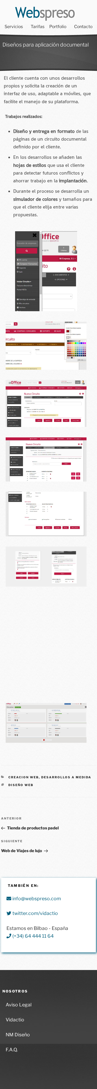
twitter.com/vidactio (34, 913)
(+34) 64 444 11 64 (32, 936)
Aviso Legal (19, 1004)
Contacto (83, 26)
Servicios (14, 26)
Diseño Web (20, 785)
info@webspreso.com (36, 898)
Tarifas (37, 26)
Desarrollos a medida (66, 777)
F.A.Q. (12, 1049)
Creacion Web (23, 777)
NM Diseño (18, 1034)
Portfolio (57, 26)
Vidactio (15, 1019)
